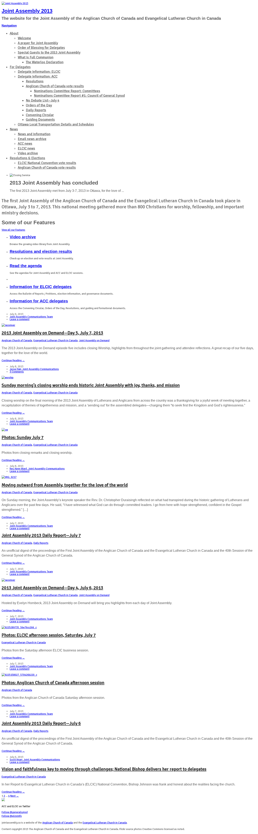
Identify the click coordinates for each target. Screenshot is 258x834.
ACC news (25, 143)
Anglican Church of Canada (17, 340)
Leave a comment (19, 319)
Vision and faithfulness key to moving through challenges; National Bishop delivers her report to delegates (104, 769)
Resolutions (35, 81)
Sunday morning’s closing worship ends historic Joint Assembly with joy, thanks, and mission (91, 385)
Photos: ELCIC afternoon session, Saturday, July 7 (49, 635)
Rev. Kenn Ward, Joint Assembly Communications (37, 468)
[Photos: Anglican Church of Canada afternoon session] (19, 674)
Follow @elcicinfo (12, 816)
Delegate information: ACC (37, 76)
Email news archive (32, 139)
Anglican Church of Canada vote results (55, 86)
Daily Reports (36, 110)
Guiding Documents (40, 119)
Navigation (9, 25)
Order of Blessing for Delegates (41, 48)
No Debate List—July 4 (42, 100)
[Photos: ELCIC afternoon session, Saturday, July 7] (19, 627)
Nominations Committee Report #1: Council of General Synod (79, 95)
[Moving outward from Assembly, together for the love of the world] (9, 477)
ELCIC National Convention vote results (47, 163)
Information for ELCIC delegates (41, 287)
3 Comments (17, 371)
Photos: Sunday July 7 (23, 437)
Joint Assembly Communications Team (31, 316)
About (14, 33)
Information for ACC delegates (39, 301)
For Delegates (20, 67)
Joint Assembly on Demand (94, 340)
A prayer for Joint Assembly (38, 43)
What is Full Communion (35, 57)
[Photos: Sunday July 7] (5, 429)
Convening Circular (40, 115)
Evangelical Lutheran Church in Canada (55, 340)
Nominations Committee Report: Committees (67, 91)
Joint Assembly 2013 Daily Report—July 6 (41, 723)
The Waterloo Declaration (44, 62)
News (14, 129)
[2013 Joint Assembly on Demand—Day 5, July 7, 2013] (8, 325)
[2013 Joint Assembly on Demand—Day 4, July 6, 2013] (8, 580)
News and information (34, 134)
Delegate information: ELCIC (39, 72)
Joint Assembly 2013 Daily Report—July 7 (41, 535)
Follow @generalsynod (15, 812)
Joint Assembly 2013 (27, 11)
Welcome (24, 38)
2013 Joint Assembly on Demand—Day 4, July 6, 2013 (52, 587)
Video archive (28, 153)
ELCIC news (26, 148)
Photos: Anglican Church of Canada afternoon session (53, 682)
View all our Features (13, 230)
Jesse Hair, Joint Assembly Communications (34, 369)
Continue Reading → (13, 360)
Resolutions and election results (41, 251)
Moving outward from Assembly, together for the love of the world (65, 485)
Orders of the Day (39, 105)
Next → (14, 796)
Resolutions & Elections (27, 158)
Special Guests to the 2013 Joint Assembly (49, 52)
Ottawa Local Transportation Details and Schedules (56, 124)
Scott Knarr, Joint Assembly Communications (35, 759)
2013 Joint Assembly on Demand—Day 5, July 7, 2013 (52, 332)
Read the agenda (26, 266)
